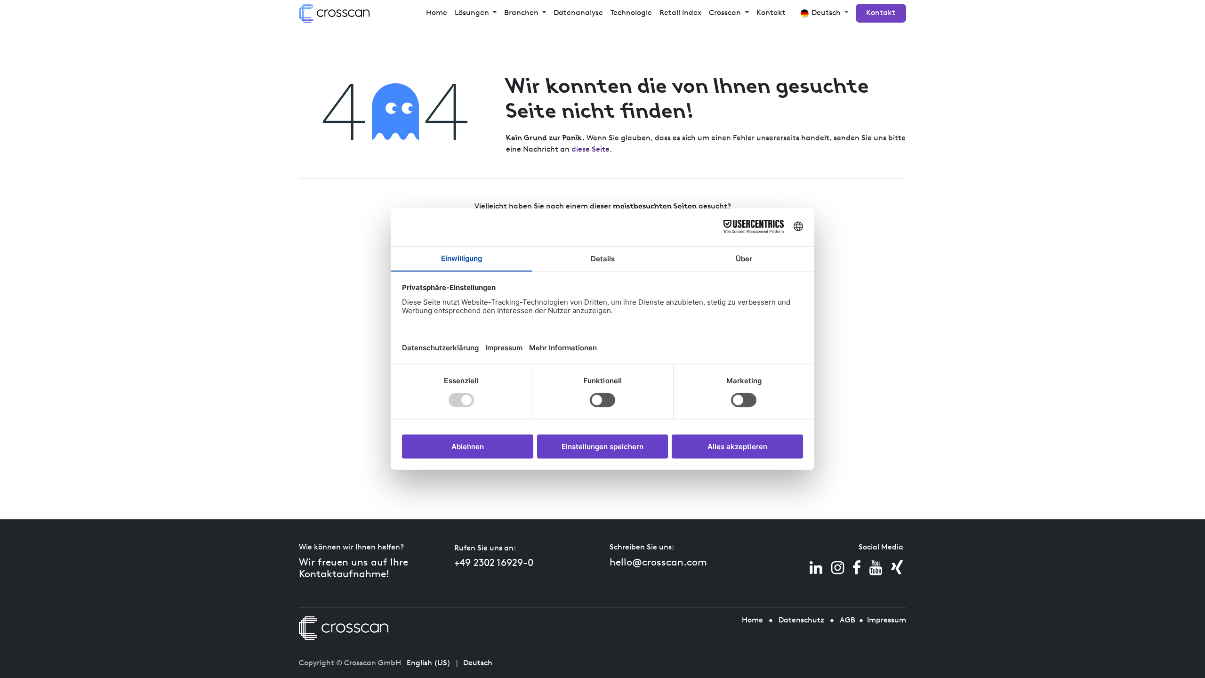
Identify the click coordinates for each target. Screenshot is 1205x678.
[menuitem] (436, 13)
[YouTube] (876, 567)
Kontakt (880, 13)
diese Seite (590, 149)
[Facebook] (857, 567)
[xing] (897, 567)
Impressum (886, 620)
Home (752, 620)
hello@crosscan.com (658, 563)
